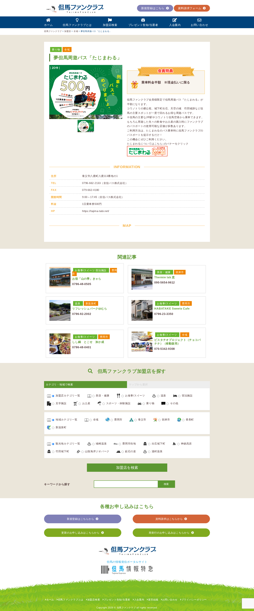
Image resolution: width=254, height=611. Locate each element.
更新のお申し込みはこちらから (80, 532)
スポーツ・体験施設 (118, 403)
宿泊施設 (101, 270)
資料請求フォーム (189, 8)
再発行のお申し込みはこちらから (169, 532)
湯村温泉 (157, 451)
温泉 (77, 303)
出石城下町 (158, 443)
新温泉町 (91, 303)
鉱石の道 (130, 451)
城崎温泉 (101, 443)
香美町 (189, 419)
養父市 (141, 419)
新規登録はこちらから (80, 518)
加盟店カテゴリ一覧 (67, 395)
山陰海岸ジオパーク (97, 451)
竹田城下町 (62, 451)
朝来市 (180, 272)
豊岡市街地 (128, 443)
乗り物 (56, 49)
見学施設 (61, 403)
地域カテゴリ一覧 (66, 419)
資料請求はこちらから (169, 518)
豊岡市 (186, 303)
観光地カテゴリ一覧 (67, 443)
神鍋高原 (186, 443)
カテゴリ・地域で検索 (59, 384)
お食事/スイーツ (85, 270)
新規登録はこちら (152, 8)
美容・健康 (164, 272)
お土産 (85, 403)
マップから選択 (138, 384)
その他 (173, 403)
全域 (67, 49)
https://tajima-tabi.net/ (95, 211)
